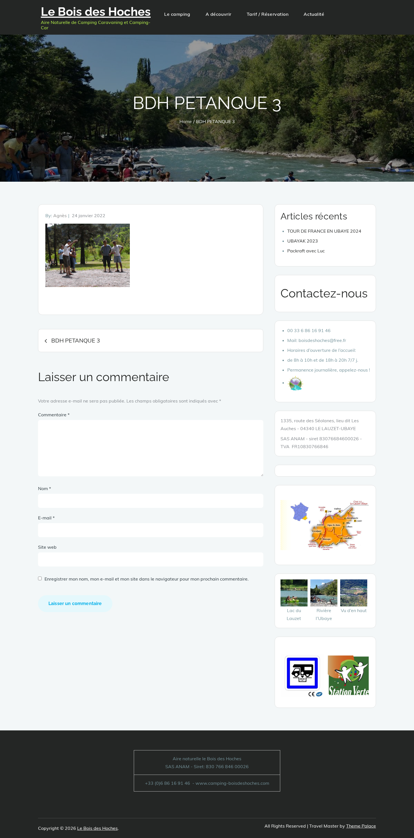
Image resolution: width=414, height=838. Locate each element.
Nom (44, 488)
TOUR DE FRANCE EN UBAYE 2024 (324, 231)
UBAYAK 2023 (302, 241)
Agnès (60, 215)
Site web (47, 547)
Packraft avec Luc (306, 251)
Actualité (314, 14)
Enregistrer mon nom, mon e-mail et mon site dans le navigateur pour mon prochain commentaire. (146, 579)
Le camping (177, 14)
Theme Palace (361, 826)
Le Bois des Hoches (96, 12)
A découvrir (219, 14)
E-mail (46, 518)
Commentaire (54, 414)
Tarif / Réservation (268, 14)
